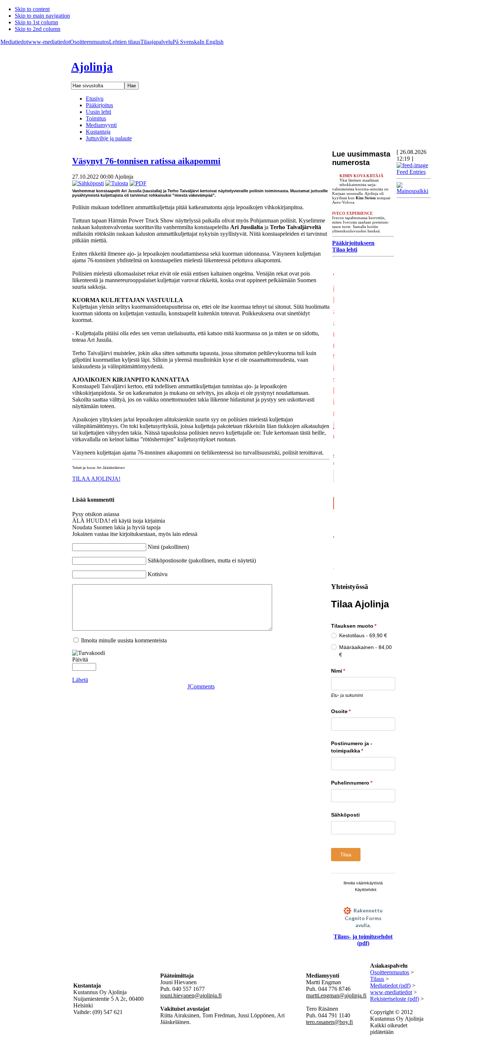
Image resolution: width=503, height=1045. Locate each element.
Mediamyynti (101, 125)
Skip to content (32, 9)
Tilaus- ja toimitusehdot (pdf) (363, 939)
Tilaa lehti (344, 249)
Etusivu (94, 98)
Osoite (354, 711)
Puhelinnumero (363, 783)
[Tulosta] (116, 183)
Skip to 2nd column (37, 29)
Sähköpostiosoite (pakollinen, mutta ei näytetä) (202, 560)
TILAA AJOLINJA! (96, 479)
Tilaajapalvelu (156, 42)
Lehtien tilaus (124, 42)
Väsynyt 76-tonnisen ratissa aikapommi (146, 161)
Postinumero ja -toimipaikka (360, 747)
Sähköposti (345, 815)
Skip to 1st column (36, 22)
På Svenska (186, 42)
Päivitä (80, 659)
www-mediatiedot (49, 42)
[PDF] (138, 183)
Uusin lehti (98, 112)
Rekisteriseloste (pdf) (394, 999)
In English (212, 42)
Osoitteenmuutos (89, 42)
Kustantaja (98, 132)
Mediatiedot (14, 42)
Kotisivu (158, 574)
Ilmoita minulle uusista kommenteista (124, 640)
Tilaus (377, 979)
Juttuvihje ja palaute (109, 138)
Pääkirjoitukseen (353, 243)
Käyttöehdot (365, 889)
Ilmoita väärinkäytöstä (363, 883)
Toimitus (96, 118)
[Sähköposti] (88, 183)
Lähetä (80, 680)
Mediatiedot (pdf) (390, 985)
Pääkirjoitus (99, 105)
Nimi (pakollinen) (168, 547)
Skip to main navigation (42, 16)
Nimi (351, 671)
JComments (201, 686)
